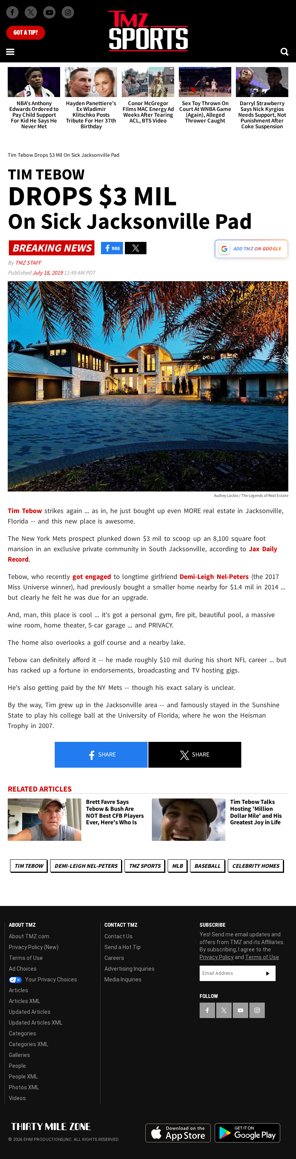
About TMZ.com (29, 936)
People (17, 1066)
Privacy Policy (217, 957)
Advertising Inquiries (129, 969)
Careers (114, 958)
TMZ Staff (28, 262)
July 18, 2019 (48, 272)
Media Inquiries (122, 979)
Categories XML (28, 1044)
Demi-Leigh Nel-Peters (85, 865)
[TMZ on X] (31, 12)
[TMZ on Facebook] (12, 12)
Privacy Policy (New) (34, 947)
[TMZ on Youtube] (49, 12)
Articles (18, 990)
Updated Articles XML (35, 1023)
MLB (177, 865)
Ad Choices (23, 969)
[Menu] (11, 51)
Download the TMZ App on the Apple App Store (178, 1133)
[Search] (285, 51)
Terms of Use (26, 958)
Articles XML (24, 1001)
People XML (23, 1076)
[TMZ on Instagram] (68, 12)
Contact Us (118, 936)
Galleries (19, 1055)
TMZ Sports (144, 865)
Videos (17, 1098)
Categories (22, 1033)
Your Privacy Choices (50, 979)
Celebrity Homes (255, 865)
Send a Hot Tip (122, 947)
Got (25, 33)
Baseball (207, 865)
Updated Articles (29, 1012)
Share (106, 754)
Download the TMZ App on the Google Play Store (247, 1133)
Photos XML (24, 1087)
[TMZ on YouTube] (240, 1010)
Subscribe (268, 973)
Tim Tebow (28, 865)
